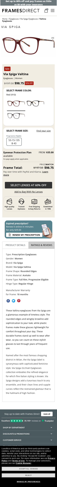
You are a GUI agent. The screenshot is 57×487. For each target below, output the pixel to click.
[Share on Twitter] (13, 300)
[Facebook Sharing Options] (8, 300)
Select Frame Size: (17, 130)
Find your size (43, 130)
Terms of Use (18, 461)
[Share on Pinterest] (19, 300)
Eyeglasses (14, 19)
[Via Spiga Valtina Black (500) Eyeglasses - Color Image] (35, 105)
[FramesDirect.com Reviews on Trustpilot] (28, 420)
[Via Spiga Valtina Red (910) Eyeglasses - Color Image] (16, 105)
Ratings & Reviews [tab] (41, 245)
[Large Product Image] (28, 47)
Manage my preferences (28, 481)
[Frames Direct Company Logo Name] (21, 10)
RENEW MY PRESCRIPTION (26, 234)
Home (4, 19)
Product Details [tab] (15, 245)
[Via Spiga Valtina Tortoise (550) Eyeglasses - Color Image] (16, 118)
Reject (28, 475)
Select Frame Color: (18, 90)
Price (47, 164)
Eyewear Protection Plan (17, 152)
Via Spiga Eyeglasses (29, 19)
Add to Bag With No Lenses (28, 191)
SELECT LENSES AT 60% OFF (28, 185)
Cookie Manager (23, 463)
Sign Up (46, 414)
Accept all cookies (28, 469)
